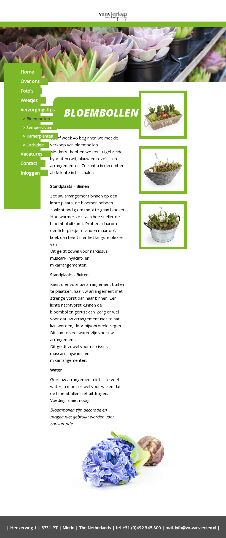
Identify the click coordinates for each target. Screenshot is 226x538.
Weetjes (29, 100)
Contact (29, 163)
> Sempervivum (37, 127)
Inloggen (30, 173)
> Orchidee (33, 144)
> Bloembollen (36, 118)
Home (27, 71)
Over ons (30, 81)
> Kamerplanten (38, 136)
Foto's (27, 91)
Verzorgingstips (38, 109)
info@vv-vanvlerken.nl (195, 527)
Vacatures (31, 154)
